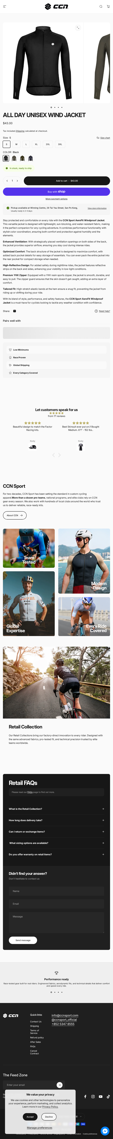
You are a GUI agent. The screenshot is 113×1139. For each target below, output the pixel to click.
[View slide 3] (58, 992)
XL (36, 144)
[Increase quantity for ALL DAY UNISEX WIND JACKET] (18, 181)
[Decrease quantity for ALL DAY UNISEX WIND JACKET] (6, 181)
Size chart (105, 137)
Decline (49, 1116)
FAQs (30, 792)
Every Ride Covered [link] (96, 628)
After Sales (35, 1042)
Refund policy (37, 1037)
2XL (48, 144)
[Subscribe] (60, 1085)
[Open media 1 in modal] (78, 28)
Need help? (104, 311)
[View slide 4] (62, 992)
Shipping (20, 131)
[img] (56, 413)
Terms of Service (34, 1031)
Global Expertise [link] (15, 628)
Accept (30, 1116)
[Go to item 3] (58, 107)
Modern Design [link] (99, 585)
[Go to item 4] (62, 107)
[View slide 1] (51, 992)
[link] (28, 560)
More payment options (56, 199)
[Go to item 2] (54, 107)
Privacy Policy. (50, 1106)
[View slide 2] (54, 992)
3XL (60, 144)
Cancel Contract (34, 1052)
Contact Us (35, 1021)
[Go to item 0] (51, 107)
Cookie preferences (90, 1134)
